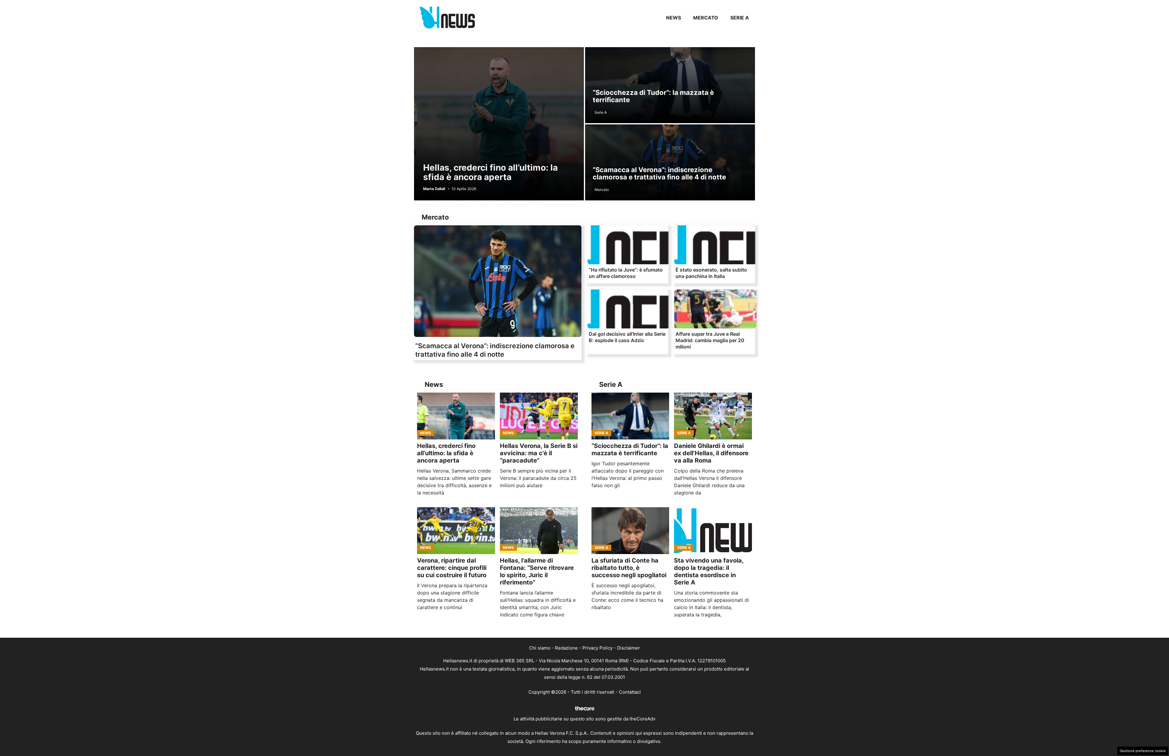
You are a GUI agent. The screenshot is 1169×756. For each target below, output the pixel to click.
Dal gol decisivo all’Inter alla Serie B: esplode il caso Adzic (627, 337)
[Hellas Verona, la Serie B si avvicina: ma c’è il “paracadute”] (539, 416)
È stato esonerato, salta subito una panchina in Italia (711, 273)
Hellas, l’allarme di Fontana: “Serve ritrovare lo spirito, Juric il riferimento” (537, 571)
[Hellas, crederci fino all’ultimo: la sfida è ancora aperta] (456, 416)
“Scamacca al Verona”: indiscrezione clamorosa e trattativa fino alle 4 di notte (659, 173)
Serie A (739, 18)
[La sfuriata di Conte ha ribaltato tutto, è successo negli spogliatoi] (630, 530)
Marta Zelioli (434, 189)
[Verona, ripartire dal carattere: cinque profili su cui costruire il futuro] (456, 530)
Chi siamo (539, 648)
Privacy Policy (597, 648)
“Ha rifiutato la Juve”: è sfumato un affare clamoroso (626, 273)
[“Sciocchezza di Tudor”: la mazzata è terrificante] (630, 416)
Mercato (705, 18)
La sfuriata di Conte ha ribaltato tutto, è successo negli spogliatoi (629, 568)
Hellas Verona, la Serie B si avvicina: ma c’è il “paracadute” (538, 453)
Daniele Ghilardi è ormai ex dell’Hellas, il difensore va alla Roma (711, 453)
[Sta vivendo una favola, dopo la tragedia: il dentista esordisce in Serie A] (713, 530)
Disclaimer (628, 648)
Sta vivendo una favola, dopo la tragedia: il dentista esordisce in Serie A (708, 571)
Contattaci (630, 692)
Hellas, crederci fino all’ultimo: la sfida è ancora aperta (490, 172)
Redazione (566, 648)
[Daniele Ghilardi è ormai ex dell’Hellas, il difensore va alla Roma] (713, 416)
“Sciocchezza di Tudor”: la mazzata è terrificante (653, 96)
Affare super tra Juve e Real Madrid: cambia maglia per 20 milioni (710, 340)
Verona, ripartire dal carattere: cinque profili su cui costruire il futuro (451, 568)
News (673, 18)
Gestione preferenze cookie (1143, 751)
